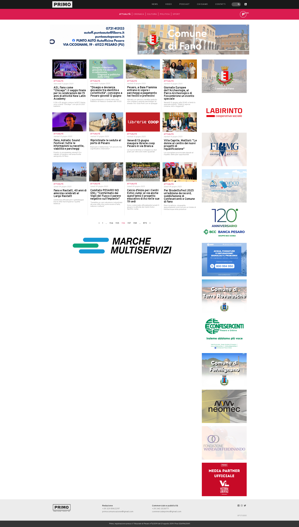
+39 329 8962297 (111, 508)
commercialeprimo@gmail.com (166, 511)
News (155, 4)
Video (168, 4)
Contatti (220, 4)
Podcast (184, 4)
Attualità (125, 14)
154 (111, 223)
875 (145, 223)
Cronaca (139, 14)
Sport (176, 14)
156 (123, 223)
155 (117, 223)
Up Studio (242, 516)
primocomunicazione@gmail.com (117, 511)
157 (129, 223)
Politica (165, 14)
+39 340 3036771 (160, 508)
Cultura (152, 14)
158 (135, 223)
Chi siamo (202, 4)
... (106, 223)
